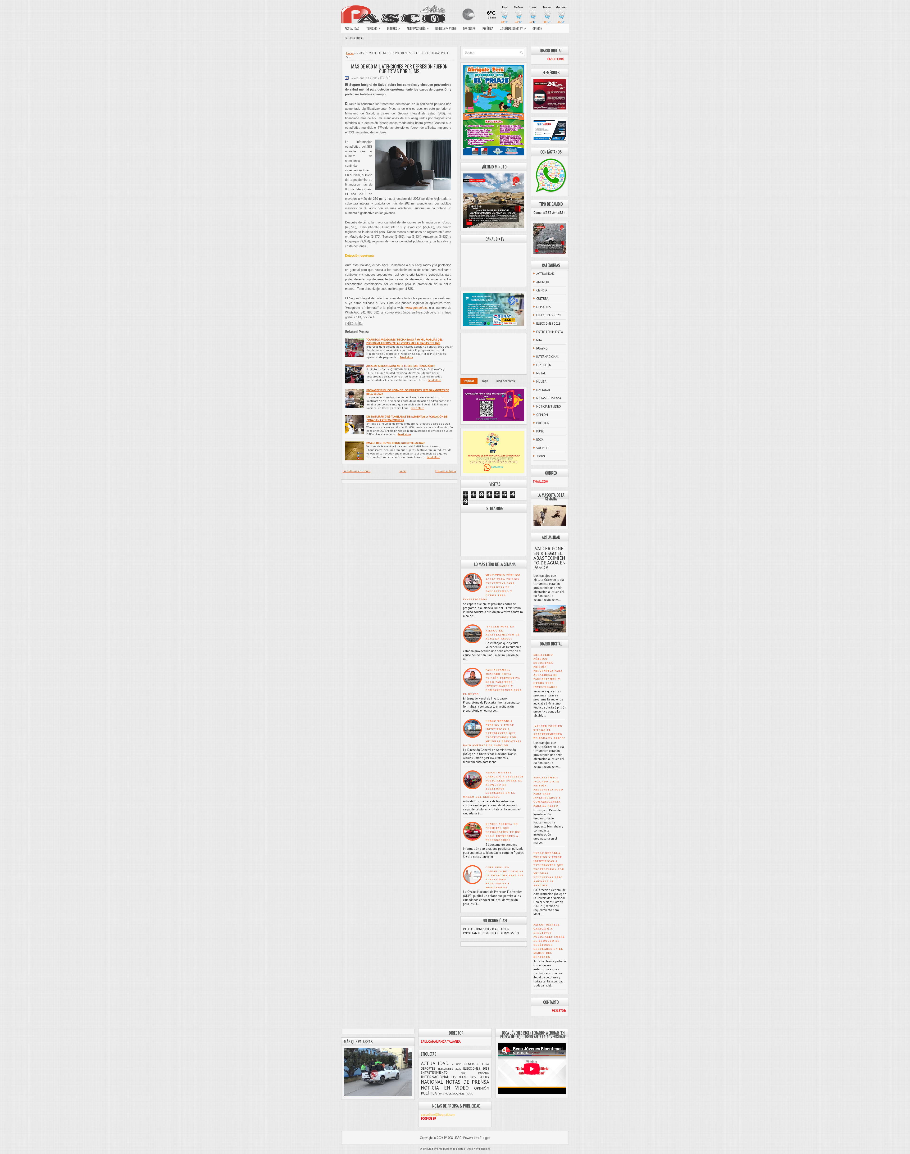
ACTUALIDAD (352, 28)
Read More (406, 357)
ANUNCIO (542, 282)
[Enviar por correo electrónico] (347, 323)
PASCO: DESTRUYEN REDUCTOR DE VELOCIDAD (395, 443)
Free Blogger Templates (451, 1148)
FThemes (484, 1148)
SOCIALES (542, 448)
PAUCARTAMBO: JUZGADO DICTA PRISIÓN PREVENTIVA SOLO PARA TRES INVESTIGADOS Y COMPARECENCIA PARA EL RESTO (492, 682)
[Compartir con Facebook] (360, 323)
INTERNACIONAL (354, 38)
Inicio (403, 471)
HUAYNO (542, 348)
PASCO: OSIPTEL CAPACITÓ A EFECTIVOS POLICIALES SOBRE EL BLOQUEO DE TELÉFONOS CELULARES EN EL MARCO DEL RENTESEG (493, 784)
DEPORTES (469, 28)
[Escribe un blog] (351, 323)
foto (539, 340)
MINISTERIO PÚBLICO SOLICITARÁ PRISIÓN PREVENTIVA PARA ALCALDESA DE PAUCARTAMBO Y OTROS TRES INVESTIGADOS (492, 587)
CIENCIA (541, 290)
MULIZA (541, 382)
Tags (485, 381)
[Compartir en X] (356, 323)
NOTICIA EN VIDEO (445, 28)
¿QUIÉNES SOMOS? (513, 28)
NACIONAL (543, 390)
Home (350, 53)
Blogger (485, 1138)
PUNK (540, 431)
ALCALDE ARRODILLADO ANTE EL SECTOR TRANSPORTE (400, 366)
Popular (469, 381)
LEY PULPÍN (543, 365)
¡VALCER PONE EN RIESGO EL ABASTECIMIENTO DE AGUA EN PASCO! (549, 558)
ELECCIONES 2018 (548, 324)
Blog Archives (505, 381)
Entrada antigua (445, 471)
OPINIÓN (537, 28)
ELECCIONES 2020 (548, 315)
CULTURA (542, 299)
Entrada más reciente (356, 471)
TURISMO (373, 28)
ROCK (540, 440)
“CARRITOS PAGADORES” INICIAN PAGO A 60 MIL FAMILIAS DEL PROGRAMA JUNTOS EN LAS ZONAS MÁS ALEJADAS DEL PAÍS (404, 341)
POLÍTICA (487, 28)
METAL (541, 373)
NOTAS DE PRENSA (549, 398)
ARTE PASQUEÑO (418, 28)
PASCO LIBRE (452, 1138)
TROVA (540, 456)
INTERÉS (393, 28)
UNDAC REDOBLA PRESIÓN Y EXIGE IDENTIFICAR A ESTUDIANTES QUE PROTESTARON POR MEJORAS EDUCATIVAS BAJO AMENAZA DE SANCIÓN (492, 733)
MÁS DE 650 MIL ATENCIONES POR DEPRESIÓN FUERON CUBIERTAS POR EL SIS (399, 68)
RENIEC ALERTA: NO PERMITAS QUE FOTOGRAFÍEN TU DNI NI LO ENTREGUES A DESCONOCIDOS (503, 832)
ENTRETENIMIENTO (549, 332)
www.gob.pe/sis (416, 307)
